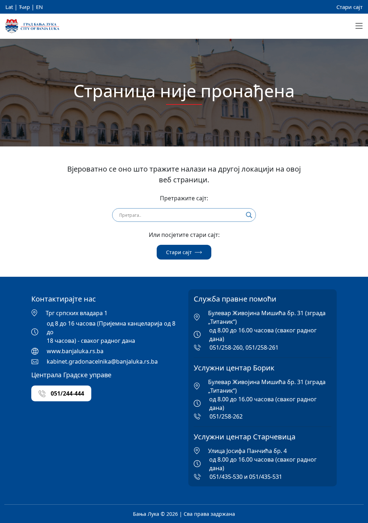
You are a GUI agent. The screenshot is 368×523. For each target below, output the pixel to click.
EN (39, 6)
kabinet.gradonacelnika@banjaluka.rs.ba (102, 361)
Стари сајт (349, 6)
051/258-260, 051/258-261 (244, 347)
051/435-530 (226, 477)
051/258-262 (226, 416)
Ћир (24, 6)
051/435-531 (265, 477)
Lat (9, 6)
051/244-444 (66, 393)
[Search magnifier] (249, 215)
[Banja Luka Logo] (32, 26)
